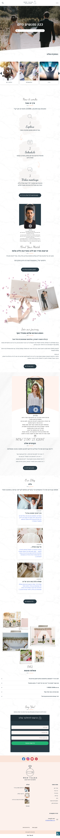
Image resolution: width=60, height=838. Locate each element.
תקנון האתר (34, 827)
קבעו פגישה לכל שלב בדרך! (30, 195)
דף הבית (56, 791)
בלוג (57, 798)
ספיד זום (56, 788)
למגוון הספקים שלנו (30, 270)
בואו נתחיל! (30, 366)
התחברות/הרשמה (54, 801)
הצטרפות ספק (54, 803)
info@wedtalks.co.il (50, 820)
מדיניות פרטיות (26, 827)
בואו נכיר (56, 793)
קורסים (56, 796)
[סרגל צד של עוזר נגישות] (58, 834)
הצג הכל (27, 806)
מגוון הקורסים (30, 468)
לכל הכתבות (30, 601)
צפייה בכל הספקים (30, 33)
